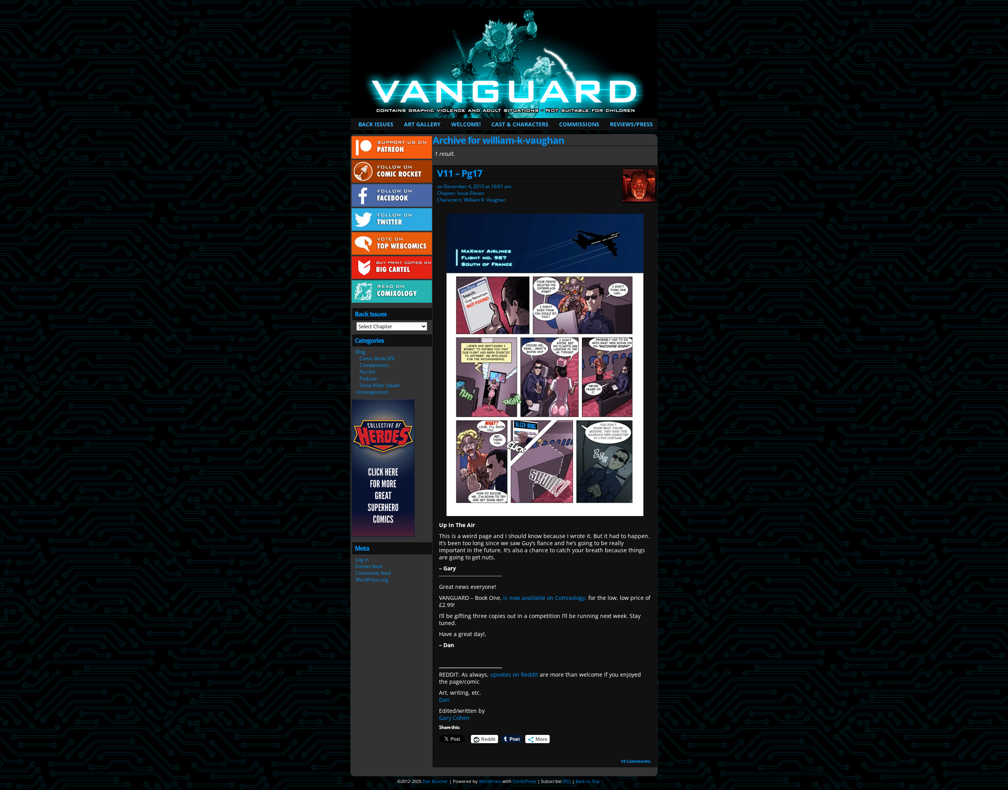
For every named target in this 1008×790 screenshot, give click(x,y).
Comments (635, 761)
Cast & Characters (519, 124)
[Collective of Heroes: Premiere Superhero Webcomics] (383, 535)
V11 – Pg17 (459, 173)
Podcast (368, 378)
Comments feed (373, 573)
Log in (362, 559)
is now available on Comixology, (545, 597)
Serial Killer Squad (379, 385)
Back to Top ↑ (589, 781)
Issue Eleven (470, 193)
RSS (567, 781)
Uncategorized (372, 392)
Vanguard (505, 63)
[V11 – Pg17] (545, 514)
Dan (444, 699)
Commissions (579, 124)
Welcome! (466, 124)
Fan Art (367, 371)
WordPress (490, 781)
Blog (360, 351)
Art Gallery (422, 124)
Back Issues (375, 124)
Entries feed (369, 566)
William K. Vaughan (485, 199)
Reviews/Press (631, 124)
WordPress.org (372, 579)
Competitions (374, 365)
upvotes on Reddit (513, 674)
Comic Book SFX (377, 358)
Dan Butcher (435, 781)
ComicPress (524, 781)
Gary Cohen (454, 718)
